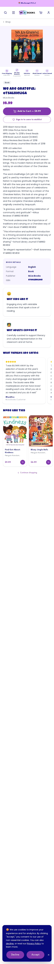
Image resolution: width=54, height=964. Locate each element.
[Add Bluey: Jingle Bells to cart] (48, 462)
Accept (35, 954)
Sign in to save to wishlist (29, 120)
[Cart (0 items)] (41, 13)
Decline (15, 954)
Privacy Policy (34, 943)
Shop (8, 21)
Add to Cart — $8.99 (29, 111)
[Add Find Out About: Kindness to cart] (22, 462)
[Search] (5, 13)
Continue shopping (28, 473)
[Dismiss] (48, 955)
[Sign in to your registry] (49, 13)
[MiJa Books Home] (27, 12)
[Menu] (13, 12)
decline (10, 943)
